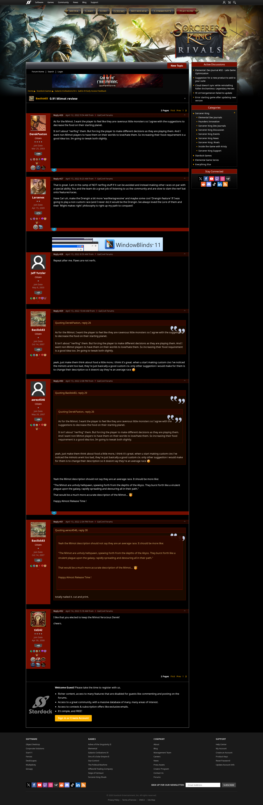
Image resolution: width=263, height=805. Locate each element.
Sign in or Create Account (73, 718)
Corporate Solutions (35, 748)
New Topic (177, 65)
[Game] (89, 11)
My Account (221, 748)
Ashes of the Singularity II (99, 744)
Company (159, 739)
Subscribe (228, 785)
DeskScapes (31, 760)
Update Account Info (225, 764)
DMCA (142, 800)
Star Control (93, 760)
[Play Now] (187, 11)
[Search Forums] (234, 2)
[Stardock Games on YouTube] (211, 178)
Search (51, 71)
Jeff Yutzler (38, 273)
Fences (29, 756)
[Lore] (103, 11)
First (173, 110)
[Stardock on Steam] (228, 178)
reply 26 (86, 322)
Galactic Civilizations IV (65, 91)
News (75, 2)
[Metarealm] (138, 11)
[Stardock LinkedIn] (220, 184)
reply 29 (82, 393)
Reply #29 (58, 310)
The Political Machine (97, 764)
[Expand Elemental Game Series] (193, 160)
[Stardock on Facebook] (206, 178)
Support (94, 2)
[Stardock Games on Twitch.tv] (217, 178)
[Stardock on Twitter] (200, 178)
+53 (38, 349)
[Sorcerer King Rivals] (198, 40)
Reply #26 (58, 115)
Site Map (151, 800)
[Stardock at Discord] (209, 184)
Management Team (162, 752)
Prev (179, 110)
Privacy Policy (113, 800)
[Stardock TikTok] (214, 184)
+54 (38, 419)
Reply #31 (58, 521)
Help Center (221, 744)
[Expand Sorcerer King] (193, 113)
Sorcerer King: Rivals (97, 777)
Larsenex (38, 197)
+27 (38, 292)
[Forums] (119, 11)
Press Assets (159, 764)
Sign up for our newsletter (167, 784)
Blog (84, 2)
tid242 (38, 630)
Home (30, 91)
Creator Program (161, 768)
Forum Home (38, 71)
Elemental (92, 748)
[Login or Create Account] (224, 2)
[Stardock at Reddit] (203, 184)
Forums (157, 777)
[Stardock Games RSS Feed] (225, 184)
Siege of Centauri (95, 773)
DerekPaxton (38, 134)
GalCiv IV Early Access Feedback (92, 91)
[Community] (162, 11)
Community (63, 2)
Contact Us (158, 773)
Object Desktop (33, 744)
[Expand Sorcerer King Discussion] (196, 130)
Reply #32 (58, 611)
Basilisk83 (38, 330)
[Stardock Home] (28, 2)
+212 (38, 213)
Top (185, 115)
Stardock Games (44, 91)
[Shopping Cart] (229, 2)
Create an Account (224, 752)
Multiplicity (31, 764)
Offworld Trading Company (100, 768)
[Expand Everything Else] (193, 164)
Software (39, 2)
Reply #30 (58, 380)
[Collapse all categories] (234, 112)
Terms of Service (129, 800)
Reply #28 (58, 254)
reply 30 (83, 530)
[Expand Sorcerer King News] (196, 138)
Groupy (29, 768)
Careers (157, 756)
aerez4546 (38, 400)
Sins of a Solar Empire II (98, 756)
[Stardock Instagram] (222, 178)
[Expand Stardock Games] (193, 155)
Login (60, 71)
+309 (38, 153)
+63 (38, 645)
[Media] (73, 11)
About (156, 744)
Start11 (29, 752)
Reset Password (223, 760)
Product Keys (222, 756)
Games (50, 2)
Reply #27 (58, 178)
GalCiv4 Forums (105, 115)
